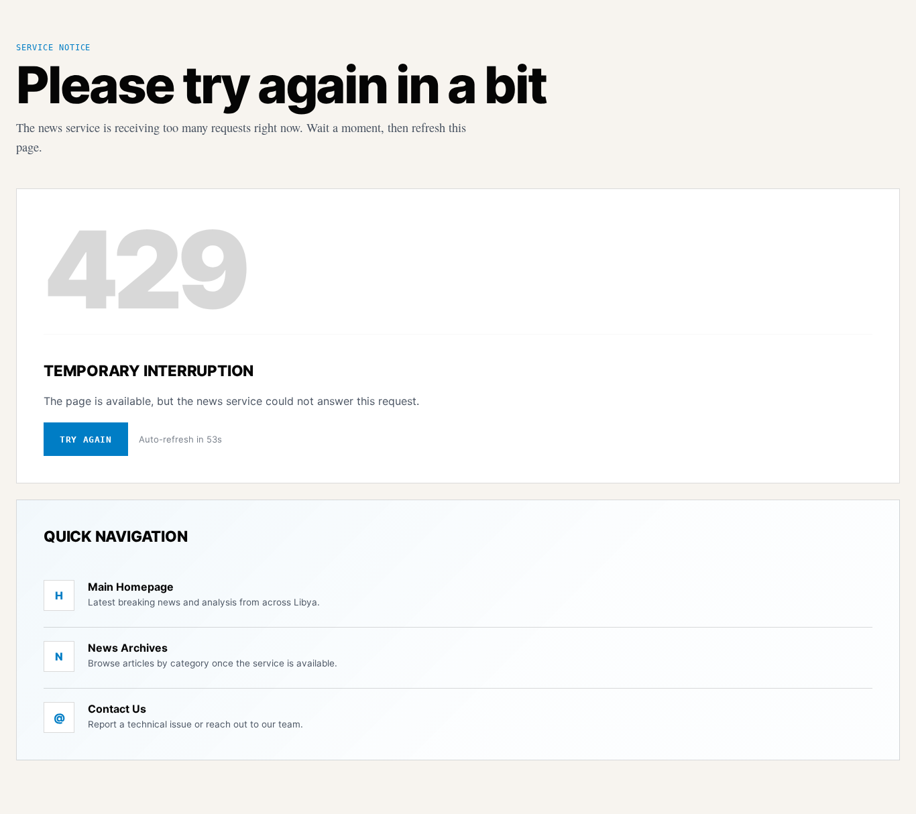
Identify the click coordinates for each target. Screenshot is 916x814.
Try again (86, 439)
